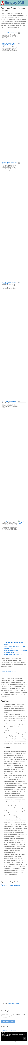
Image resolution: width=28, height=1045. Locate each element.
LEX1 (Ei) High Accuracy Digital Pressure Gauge (9, 283)
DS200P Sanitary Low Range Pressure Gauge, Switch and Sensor (8, 44)
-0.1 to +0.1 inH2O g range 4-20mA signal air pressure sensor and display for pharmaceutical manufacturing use (15, 652)
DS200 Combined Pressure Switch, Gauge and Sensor (10, 163)
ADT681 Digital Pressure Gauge (9, 401)
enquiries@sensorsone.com (8, 1030)
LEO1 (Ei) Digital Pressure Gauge (9, 32)
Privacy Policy (7, 1035)
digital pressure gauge (13, 1003)
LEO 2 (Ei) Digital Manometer (8, 521)
